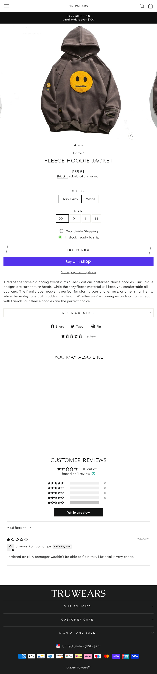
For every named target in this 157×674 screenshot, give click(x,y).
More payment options (78, 272)
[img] (17, 539)
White (90, 199)
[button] (72, 336)
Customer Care (77, 619)
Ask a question (78, 312)
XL (75, 218)
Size (78, 210)
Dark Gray (70, 199)
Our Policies (77, 606)
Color (78, 191)
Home (77, 153)
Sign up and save (77, 632)
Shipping (62, 176)
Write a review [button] (78, 512)
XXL (62, 218)
